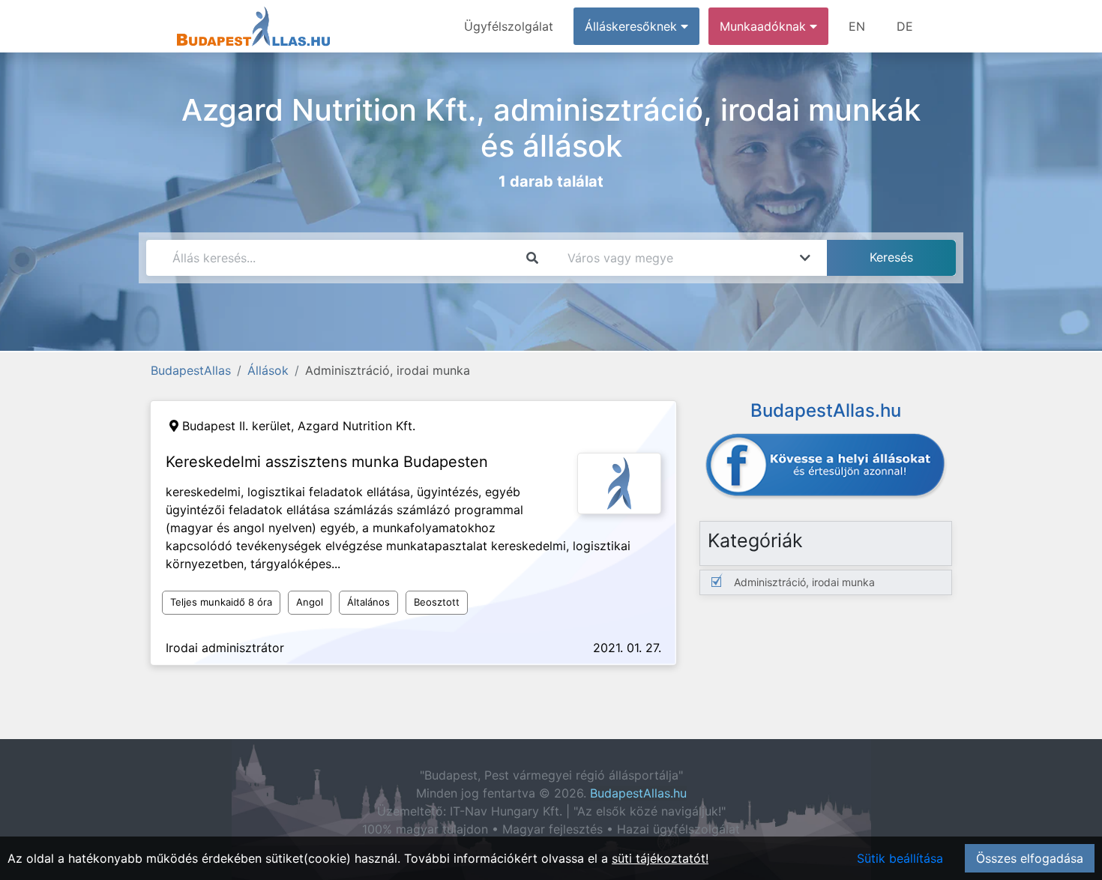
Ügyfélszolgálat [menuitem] (508, 26)
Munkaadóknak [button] (765, 26)
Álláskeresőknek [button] (633, 26)
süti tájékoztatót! (660, 858)
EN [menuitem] (857, 26)
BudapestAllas (191, 370)
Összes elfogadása (1029, 858)
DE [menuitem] (905, 26)
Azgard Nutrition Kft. (356, 425)
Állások (268, 370)
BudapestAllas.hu (638, 793)
